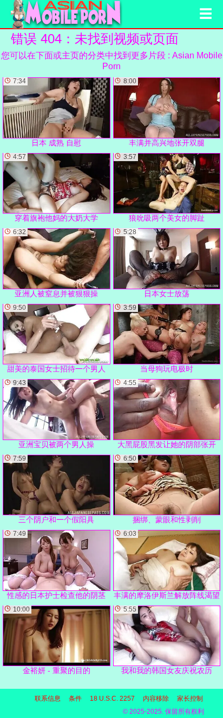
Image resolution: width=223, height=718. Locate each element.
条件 (75, 698)
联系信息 (48, 698)
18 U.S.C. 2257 (112, 698)
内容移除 (156, 698)
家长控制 (190, 698)
